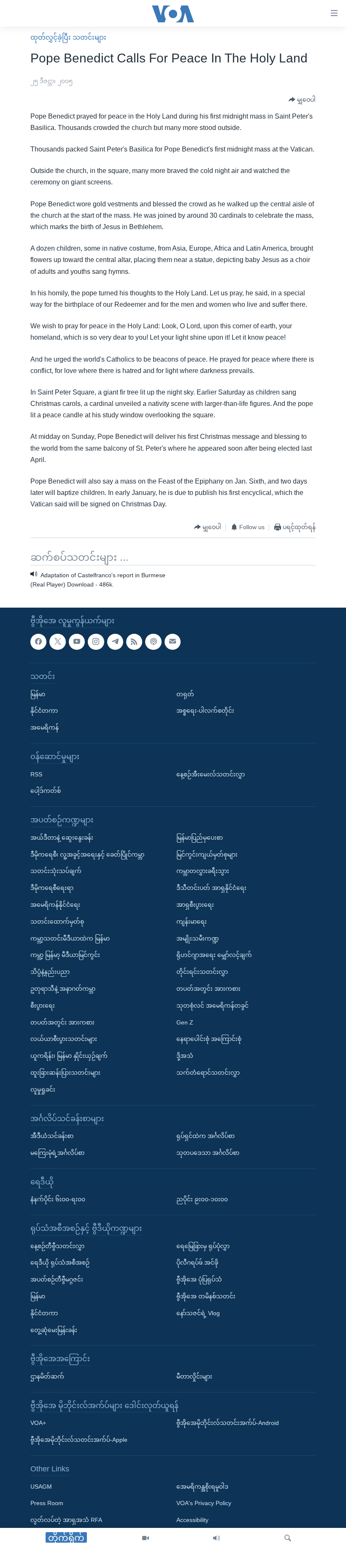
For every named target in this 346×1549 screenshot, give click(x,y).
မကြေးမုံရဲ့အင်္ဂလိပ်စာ (57, 1152)
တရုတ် (185, 694)
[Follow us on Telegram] (115, 642)
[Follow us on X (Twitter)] (57, 642)
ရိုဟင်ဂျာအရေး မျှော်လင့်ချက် (214, 955)
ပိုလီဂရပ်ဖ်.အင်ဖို (197, 1263)
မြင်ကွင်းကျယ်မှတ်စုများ (207, 854)
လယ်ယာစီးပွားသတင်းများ (63, 1039)
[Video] (145, 1538)
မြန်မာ (37, 694)
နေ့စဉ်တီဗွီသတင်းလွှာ (57, 1246)
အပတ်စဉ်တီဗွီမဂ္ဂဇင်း (56, 1279)
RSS (36, 774)
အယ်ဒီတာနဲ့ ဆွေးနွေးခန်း (61, 837)
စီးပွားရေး (42, 1005)
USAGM (41, 1486)
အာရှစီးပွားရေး (195, 904)
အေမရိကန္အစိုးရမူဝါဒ (202, 1486)
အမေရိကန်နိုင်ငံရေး (55, 904)
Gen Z (184, 1022)
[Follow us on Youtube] (77, 642)
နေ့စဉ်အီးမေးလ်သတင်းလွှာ (210, 774)
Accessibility (192, 1520)
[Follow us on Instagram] (96, 642)
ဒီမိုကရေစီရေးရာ (51, 888)
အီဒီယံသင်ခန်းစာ (51, 1136)
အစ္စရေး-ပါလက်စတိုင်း (205, 711)
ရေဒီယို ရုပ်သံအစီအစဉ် (59, 1263)
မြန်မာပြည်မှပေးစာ (199, 837)
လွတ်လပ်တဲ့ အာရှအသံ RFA (66, 1520)
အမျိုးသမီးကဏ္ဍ (197, 938)
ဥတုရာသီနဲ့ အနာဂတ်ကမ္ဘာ (62, 988)
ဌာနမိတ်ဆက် (47, 1376)
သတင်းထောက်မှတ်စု (57, 921)
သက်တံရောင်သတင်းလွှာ (208, 1072)
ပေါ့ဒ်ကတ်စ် (45, 791)
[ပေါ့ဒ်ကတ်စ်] (153, 642)
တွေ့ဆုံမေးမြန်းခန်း (53, 1330)
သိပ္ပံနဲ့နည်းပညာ (50, 972)
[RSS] (134, 642)
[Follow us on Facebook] (38, 642)
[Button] (302, 100)
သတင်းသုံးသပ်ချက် (55, 871)
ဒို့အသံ (184, 1055)
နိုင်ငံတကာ (44, 711)
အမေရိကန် (44, 727)
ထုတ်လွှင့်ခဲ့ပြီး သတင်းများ (68, 37)
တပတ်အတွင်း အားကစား (62, 1022)
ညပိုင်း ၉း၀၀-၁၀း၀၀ (202, 1199)
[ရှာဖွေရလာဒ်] (287, 1538)
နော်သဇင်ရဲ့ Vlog (198, 1313)
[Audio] (216, 1538)
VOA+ (38, 1423)
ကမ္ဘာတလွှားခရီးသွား (202, 871)
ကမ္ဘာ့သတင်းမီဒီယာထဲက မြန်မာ (70, 938)
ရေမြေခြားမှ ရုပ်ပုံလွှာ (203, 1246)
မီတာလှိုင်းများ (194, 1376)
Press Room (46, 1503)
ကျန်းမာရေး (191, 921)
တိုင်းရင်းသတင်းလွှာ (202, 972)
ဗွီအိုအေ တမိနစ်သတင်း (205, 1296)
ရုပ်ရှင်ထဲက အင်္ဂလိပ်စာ (205, 1136)
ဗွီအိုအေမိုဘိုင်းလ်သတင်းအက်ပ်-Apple (78, 1440)
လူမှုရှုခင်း (42, 1089)
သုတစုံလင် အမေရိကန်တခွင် (212, 1005)
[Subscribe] (173, 642)
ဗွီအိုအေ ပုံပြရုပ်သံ (199, 1279)
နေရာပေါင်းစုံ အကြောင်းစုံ (208, 1039)
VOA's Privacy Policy (203, 1503)
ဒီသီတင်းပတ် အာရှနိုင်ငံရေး (211, 888)
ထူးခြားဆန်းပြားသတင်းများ (65, 1072)
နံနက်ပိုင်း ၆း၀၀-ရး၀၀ (57, 1199)
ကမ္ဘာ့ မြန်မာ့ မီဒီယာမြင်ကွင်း (65, 955)
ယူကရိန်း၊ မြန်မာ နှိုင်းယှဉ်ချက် (69, 1055)
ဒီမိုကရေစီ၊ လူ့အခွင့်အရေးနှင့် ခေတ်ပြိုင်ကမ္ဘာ (87, 854)
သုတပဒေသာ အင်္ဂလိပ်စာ (207, 1152)
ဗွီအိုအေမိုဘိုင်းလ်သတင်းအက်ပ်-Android (227, 1423)
